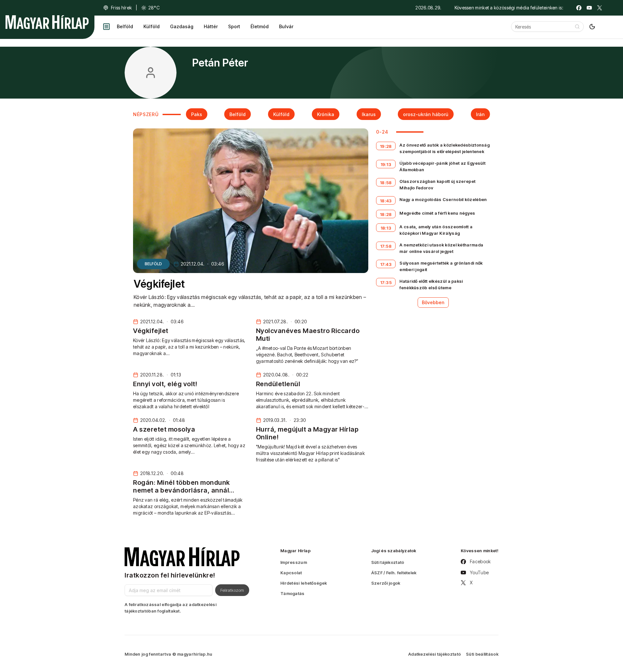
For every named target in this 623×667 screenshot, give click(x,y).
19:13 (386, 164)
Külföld (151, 26)
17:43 (386, 264)
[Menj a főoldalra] (47, 22)
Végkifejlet (159, 284)
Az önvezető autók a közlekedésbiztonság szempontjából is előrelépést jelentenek (444, 148)
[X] (599, 7)
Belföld (125, 26)
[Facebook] (578, 7)
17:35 (386, 282)
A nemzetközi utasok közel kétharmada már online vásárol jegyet (441, 248)
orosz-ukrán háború (425, 114)
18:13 (386, 228)
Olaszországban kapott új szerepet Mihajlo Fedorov (437, 184)
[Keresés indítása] (577, 26)
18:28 (386, 214)
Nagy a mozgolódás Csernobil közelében (443, 199)
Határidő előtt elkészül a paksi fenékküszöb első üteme (431, 284)
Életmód (259, 26)
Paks (196, 114)
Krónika (325, 114)
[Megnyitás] (106, 26)
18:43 (386, 200)
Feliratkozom (232, 590)
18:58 (386, 182)
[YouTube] (589, 7)
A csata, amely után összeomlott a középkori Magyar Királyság (435, 230)
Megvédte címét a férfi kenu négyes (437, 213)
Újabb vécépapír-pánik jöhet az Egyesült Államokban (442, 166)
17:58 (386, 246)
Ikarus (369, 114)
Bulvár (286, 26)
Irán (480, 114)
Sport (234, 26)
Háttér (211, 26)
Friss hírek (121, 7)
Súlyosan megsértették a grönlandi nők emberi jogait (441, 266)
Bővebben (433, 302)
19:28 (386, 146)
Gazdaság (181, 26)
